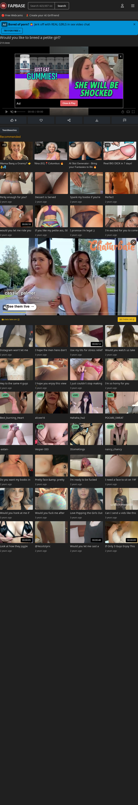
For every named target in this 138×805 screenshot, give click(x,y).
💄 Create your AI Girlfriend (42, 15)
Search (62, 6)
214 (5, 42)
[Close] (134, 24)
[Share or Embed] (69, 120)
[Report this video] (125, 120)
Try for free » (12, 30)
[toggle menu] (114, 5)
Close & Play (69, 103)
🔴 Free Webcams (12, 15)
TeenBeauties (9, 130)
